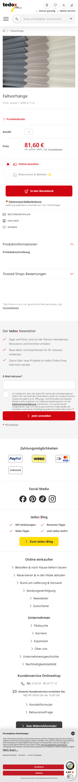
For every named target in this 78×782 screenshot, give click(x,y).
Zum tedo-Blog (41, 542)
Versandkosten (55, 149)
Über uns (41, 649)
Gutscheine (41, 606)
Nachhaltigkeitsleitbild (41, 664)
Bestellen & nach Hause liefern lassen (41, 567)
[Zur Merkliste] (55, 5)
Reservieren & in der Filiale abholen (41, 575)
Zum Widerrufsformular (41, 726)
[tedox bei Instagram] (52, 499)
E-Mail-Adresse (12, 376)
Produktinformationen (20, 244)
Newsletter (40, 598)
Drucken (13, 220)
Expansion (41, 641)
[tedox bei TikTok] (42, 499)
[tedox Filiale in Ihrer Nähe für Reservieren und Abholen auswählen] (47, 5)
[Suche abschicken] (70, 18)
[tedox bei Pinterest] (32, 499)
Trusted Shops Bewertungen (24, 274)
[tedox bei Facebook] (22, 499)
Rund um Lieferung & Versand (41, 583)
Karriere (41, 633)
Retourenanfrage (41, 712)
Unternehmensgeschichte (41, 656)
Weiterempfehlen (19, 214)
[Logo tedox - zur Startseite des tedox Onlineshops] (12, 7)
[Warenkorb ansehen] (72, 5)
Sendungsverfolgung (41, 591)
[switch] (70, 777)
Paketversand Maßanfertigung (25, 201)
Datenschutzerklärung (24, 404)
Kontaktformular (41, 705)
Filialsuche (41, 626)
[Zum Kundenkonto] (63, 5)
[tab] (39, 164)
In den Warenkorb (42, 191)
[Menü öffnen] (6, 18)
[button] (39, 61)
